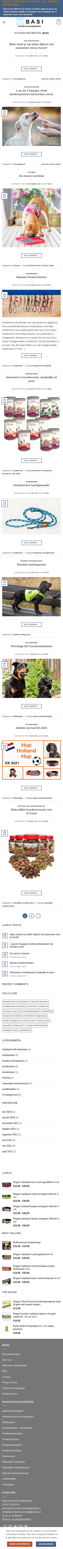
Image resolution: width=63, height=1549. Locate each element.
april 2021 (7, 1151)
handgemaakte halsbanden (14, 1006)
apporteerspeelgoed (12, 1411)
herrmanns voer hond (11, 474)
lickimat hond (34, 265)
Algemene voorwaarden (14, 1365)
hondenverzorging (11, 1450)
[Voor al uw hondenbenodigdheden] (31, 22)
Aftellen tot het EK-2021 (31, 727)
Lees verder (31, 69)
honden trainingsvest (31, 561)
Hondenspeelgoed (12, 1445)
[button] (4, 22)
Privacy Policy (9, 1382)
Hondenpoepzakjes (12, 1433)
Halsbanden (31, 643)
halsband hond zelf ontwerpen (15, 1001)
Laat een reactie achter (51, 79)
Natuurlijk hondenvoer (13, 1462)
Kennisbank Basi (11, 1354)
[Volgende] (38, 915)
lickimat (31, 172)
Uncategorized (31, 41)
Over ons (7, 1360)
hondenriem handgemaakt (43, 553)
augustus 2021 (10, 1134)
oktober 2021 (9, 1129)
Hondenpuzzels (10, 1439)
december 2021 (10, 1123)
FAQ (4, 1371)
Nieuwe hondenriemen (31, 277)
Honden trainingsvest (31, 564)
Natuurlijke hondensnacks (15, 1467)
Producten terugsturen (13, 1388)
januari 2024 (8, 1117)
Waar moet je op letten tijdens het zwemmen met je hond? (35, 935)
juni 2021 (7, 1140)
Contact (6, 1377)
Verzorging (7, 1484)
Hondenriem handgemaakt (31, 485)
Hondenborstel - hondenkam (17, 1428)
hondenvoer (31, 374)
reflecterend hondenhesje (15, 1473)
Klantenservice (10, 1394)
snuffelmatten (25, 1030)
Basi (45, 33)
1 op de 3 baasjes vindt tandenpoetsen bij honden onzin (31, 945)
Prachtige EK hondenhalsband (31, 646)
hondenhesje (47, 1011)
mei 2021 (7, 1146)
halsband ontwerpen (39, 1001)
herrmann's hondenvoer (42, 470)
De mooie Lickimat (31, 175)
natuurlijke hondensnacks (31, 806)
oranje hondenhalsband (42, 716)
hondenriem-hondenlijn (41, 366)
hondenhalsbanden (32, 1011)
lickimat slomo (48, 265)
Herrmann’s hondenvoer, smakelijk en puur (32, 972)
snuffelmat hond (10, 1030)
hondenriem (32, 274)
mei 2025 (7, 1112)
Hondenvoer (8, 1456)
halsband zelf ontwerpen (15, 1049)
